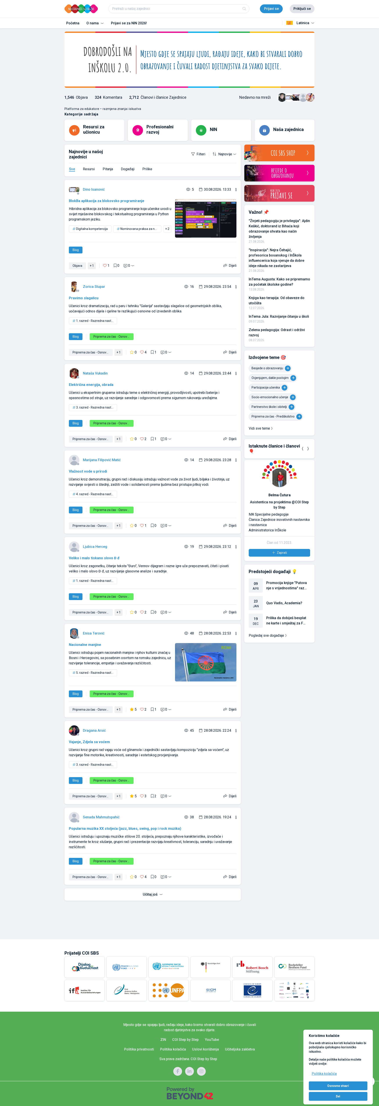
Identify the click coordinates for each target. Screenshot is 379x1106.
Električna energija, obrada (91, 385)
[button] (302, 448)
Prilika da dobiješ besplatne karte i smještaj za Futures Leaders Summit (286, 637)
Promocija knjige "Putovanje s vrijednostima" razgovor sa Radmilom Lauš (286, 602)
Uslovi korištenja (205, 1049)
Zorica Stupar (94, 287)
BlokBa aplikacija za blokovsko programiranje (106, 201)
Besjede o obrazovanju (267, 368)
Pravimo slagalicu (83, 298)
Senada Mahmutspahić (101, 817)
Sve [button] (72, 169)
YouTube (212, 1040)
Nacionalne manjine (85, 645)
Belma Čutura (276, 495)
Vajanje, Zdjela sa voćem (89, 742)
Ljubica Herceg (95, 547)
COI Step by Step (185, 1040)
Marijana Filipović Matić (102, 460)
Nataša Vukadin (95, 373)
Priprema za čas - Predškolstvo (273, 416)
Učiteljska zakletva (240, 1049)
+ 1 (92, 265)
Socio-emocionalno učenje (270, 397)
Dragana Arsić (94, 730)
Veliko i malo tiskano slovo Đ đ (94, 558)
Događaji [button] (127, 169)
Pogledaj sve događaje (266, 651)
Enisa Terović (93, 633)
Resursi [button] (89, 169)
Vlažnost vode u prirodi (88, 471)
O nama (93, 23)
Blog (76, 250)
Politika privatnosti (139, 1049)
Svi (338, 1096)
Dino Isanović (94, 189)
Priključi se (302, 9)
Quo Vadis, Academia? (284, 619)
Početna (72, 23)
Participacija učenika (266, 387)
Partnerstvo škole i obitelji (269, 407)
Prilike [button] (147, 169)
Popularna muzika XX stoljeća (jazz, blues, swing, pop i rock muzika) (125, 828)
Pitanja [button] (108, 169)
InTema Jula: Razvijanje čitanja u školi (279, 316)
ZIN (163, 1040)
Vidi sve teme (259, 428)
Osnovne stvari (338, 1086)
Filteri (201, 154)
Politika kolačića (324, 1074)
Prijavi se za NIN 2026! (129, 23)
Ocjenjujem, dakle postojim (270, 378)
